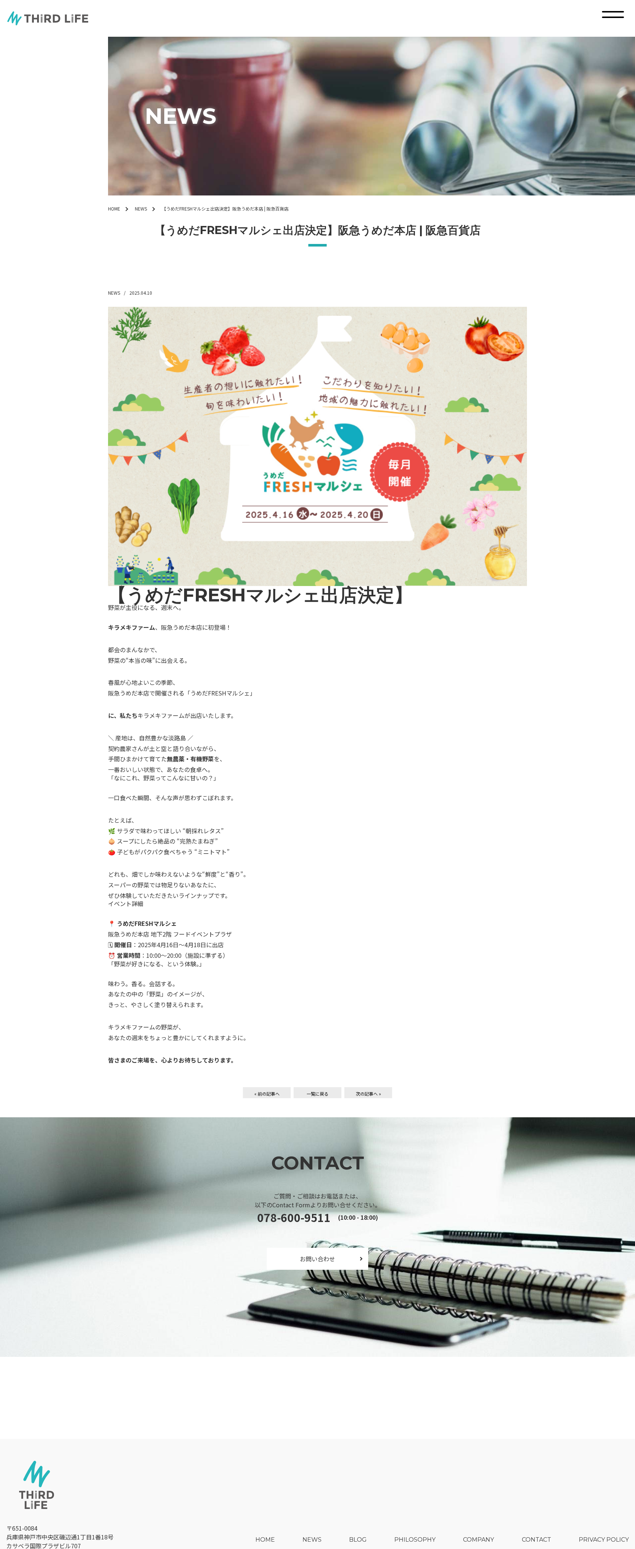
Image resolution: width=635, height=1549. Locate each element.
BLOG (358, 1539)
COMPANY (478, 1539)
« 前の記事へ (267, 1093)
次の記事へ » (368, 1093)
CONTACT (536, 1539)
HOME (114, 208)
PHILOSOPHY (414, 1539)
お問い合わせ (317, 1258)
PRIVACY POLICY (604, 1539)
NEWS (141, 208)
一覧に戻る (317, 1093)
